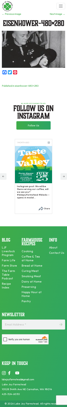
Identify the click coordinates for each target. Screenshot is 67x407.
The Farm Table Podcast (8, 274)
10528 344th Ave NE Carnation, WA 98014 (27, 389)
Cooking (27, 251)
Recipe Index (6, 285)
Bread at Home (32, 265)
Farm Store (9, 265)
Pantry (26, 301)
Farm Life (8, 260)
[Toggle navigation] (60, 6)
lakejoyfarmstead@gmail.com (18, 379)
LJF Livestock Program (8, 251)
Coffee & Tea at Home (31, 258)
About (53, 247)
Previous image (11, 13)
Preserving (29, 287)
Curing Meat (30, 271)
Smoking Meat (31, 276)
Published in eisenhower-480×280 (20, 85)
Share (47, 208)
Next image (57, 13)
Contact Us (56, 253)
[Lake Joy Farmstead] (7, 6)
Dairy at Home (31, 281)
